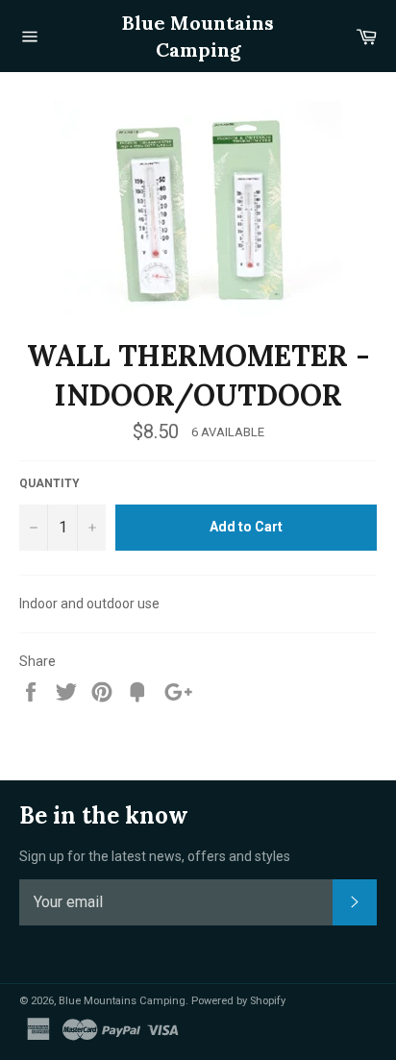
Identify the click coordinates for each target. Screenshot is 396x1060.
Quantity (49, 483)
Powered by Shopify (238, 1001)
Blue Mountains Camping (198, 36)
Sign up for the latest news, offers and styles (154, 856)
